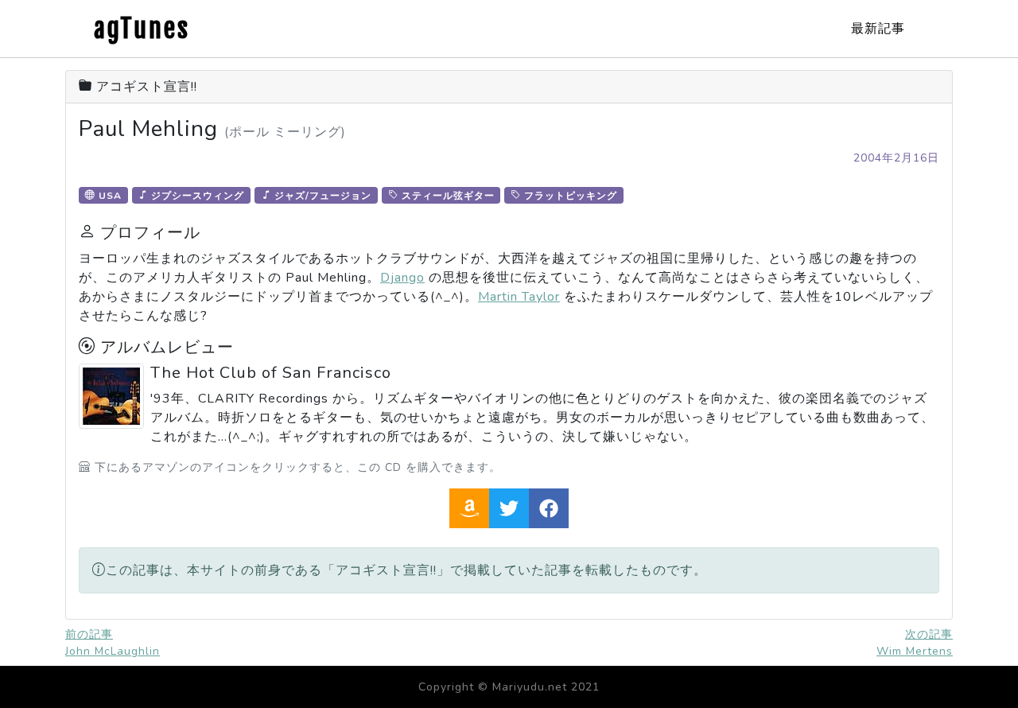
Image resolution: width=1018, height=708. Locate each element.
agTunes (142, 29)
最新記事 (878, 28)
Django (402, 277)
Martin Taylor (519, 296)
